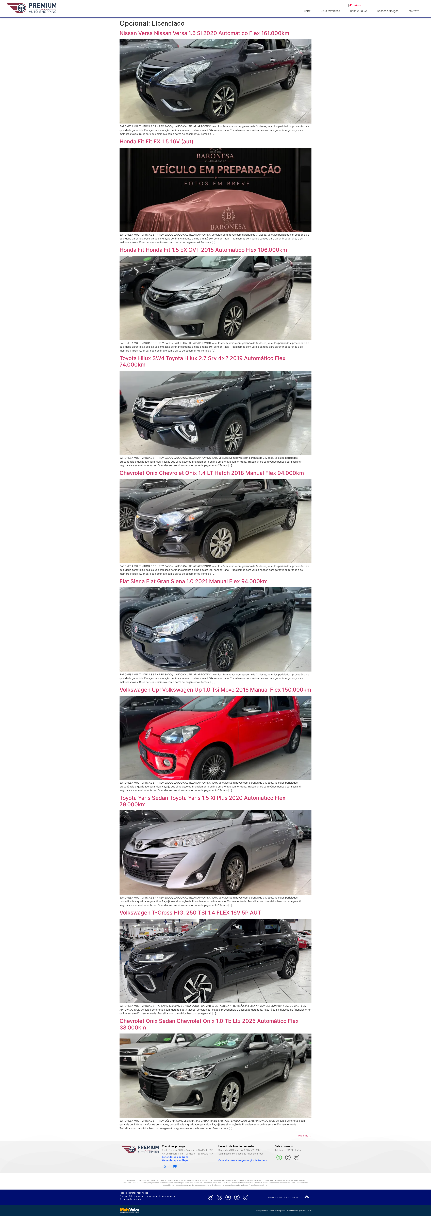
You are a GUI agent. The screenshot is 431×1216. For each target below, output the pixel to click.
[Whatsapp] (279, 1157)
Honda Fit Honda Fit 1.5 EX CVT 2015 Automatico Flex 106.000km (203, 250)
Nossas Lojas (358, 11)
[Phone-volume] (288, 1157)
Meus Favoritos (330, 11)
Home (307, 11)
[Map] (175, 1166)
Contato (414, 11)
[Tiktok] (245, 1197)
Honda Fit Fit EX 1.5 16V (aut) (156, 141)
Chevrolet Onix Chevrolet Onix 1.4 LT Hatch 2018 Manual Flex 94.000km (212, 473)
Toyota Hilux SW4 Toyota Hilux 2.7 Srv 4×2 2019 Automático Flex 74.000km (203, 361)
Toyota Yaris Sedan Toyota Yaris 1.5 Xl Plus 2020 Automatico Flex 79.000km (203, 801)
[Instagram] (219, 1197)
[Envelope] (296, 1157)
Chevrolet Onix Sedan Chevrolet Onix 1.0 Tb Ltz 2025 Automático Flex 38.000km (209, 1024)
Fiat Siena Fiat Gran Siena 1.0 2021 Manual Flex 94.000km (194, 581)
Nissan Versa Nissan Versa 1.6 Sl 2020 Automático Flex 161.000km (204, 33)
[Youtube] (228, 1197)
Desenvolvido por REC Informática (283, 1197)
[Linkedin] (237, 1197)
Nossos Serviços (388, 11)
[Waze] (165, 1166)
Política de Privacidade (130, 1199)
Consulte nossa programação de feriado (242, 1160)
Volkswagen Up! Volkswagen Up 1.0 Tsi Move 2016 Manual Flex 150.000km (215, 689)
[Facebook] (210, 1197)
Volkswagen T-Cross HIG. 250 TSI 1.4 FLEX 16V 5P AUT (190, 912)
